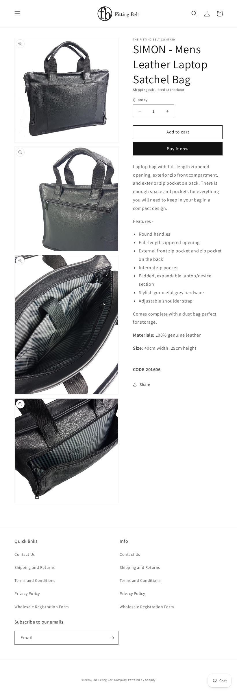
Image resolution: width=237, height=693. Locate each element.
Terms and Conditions (34, 580)
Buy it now (178, 148)
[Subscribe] (111, 638)
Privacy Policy (27, 593)
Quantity (140, 99)
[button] (17, 13)
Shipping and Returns (34, 567)
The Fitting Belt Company (109, 680)
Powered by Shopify (142, 680)
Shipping (140, 89)
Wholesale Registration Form (41, 606)
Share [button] (145, 384)
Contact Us (24, 554)
